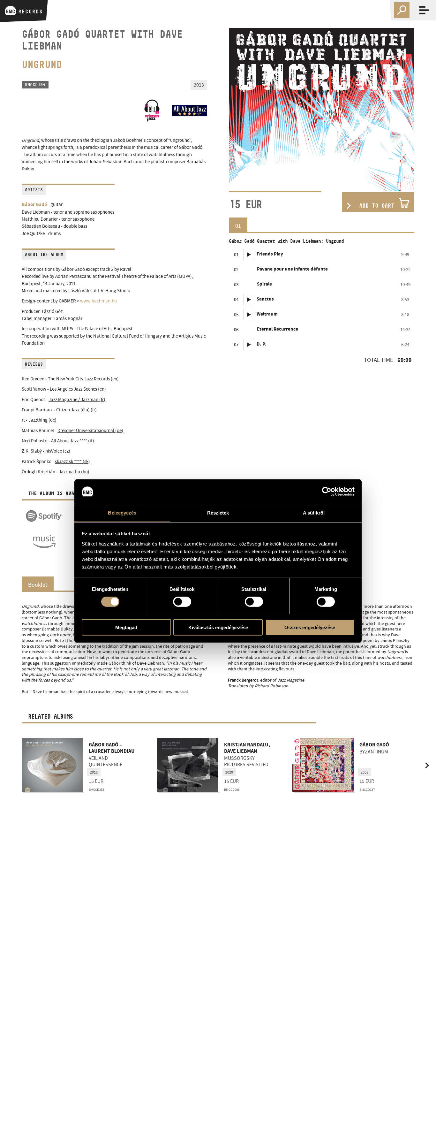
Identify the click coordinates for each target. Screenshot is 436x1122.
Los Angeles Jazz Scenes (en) (78, 389)
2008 (364, 772)
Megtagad (126, 627)
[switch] (182, 601)
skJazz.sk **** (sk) (72, 462)
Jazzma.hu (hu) (74, 472)
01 (238, 225)
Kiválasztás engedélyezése (218, 627)
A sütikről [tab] (314, 512)
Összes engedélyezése (309, 627)
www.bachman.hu (98, 301)
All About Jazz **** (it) (72, 441)
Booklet (37, 584)
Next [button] (427, 765)
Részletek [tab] (218, 512)
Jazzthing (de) (42, 420)
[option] (321, 109)
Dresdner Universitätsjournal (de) (90, 431)
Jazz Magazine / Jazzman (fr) (77, 400)
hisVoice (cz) (57, 451)
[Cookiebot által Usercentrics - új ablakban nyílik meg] (327, 491)
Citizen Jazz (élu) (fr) (76, 410)
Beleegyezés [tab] (122, 512)
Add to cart (376, 205)
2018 (94, 772)
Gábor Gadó (34, 205)
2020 (229, 772)
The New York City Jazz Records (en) (83, 379)
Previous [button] (9, 765)
